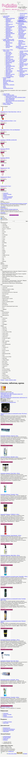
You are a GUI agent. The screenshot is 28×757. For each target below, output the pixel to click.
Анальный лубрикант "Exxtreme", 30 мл (9, 494)
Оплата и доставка (7, 194)
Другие (21, 73)
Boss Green (4, 361)
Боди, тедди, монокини (8, 55)
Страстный (4, 287)
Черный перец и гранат (7, 298)
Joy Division (4, 234)
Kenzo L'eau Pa (5, 350)
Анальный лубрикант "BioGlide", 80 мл (9, 456)
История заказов (6, 737)
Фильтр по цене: (4, 219)
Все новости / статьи (14, 215)
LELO (3, 238)
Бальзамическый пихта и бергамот (10, 292)
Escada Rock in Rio (6, 370)
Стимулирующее (6, 290)
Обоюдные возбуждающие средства (21, 41)
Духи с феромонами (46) (6, 395)
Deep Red (4, 327)
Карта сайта (5, 198)
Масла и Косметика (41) (6, 396)
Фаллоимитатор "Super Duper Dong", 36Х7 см (11, 111)
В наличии (4, 218)
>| (12, 707)
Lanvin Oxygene (5, 376)
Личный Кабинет (7, 736)
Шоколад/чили (5, 315)
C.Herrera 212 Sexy (6, 378)
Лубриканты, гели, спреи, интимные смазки (21, 47)
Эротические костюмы (22, 70)
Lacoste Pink (5, 372)
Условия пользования (8, 196)
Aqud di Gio (4, 336)
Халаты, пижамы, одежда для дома (23, 60)
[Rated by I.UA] (4, 753)
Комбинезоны (9, 62)
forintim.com (11, 751)
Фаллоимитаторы (20, 22)
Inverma (4, 231)
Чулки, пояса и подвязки (23, 62)
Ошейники (5, 83)
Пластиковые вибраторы (21, 18)
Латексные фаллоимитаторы (22, 33)
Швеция (4, 261)
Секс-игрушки (6, 16)
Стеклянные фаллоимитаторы (22, 37)
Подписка (5, 739)
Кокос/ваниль (5, 313)
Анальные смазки (22, 48)
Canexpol (4, 224)
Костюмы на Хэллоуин (22, 76)
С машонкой (21, 35)
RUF (3, 247)
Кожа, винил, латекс (10, 60)
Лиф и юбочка (9, 71)
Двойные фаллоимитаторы (22, 29)
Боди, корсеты (9, 53)
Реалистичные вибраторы (21, 20)
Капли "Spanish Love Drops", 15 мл (8, 120)
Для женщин (5, 265)
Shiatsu (3, 250)
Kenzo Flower (5, 375)
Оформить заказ (23, 18)
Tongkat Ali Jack (5, 255)
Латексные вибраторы (8, 35)
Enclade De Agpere (6, 338)
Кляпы (4, 78)
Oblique (4, 373)
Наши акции (6, 731)
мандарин (4, 321)
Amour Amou (5, 333)
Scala (3, 248)
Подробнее (3, 206)
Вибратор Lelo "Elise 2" (6, 177)
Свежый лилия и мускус (7, 286)
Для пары (4, 268)
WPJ (3, 259)
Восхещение (5, 304)
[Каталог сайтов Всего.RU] (19, 753)
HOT (3, 230)
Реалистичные (21, 34)
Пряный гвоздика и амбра (8, 289)
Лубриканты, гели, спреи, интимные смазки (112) (12, 394)
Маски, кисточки (7, 80)
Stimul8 (3, 252)
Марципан (4, 303)
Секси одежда (6, 50)
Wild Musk (4, 358)
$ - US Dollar (22, 6)
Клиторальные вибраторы (9, 30)
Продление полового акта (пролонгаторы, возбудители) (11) (14, 397)
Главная (2, 379)
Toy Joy (4, 256)
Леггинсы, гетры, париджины (10, 69)
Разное (4, 87)
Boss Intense (4, 362)
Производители (6, 727)
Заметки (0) (22, 15)
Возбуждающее (5, 296)
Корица (4, 295)
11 (9, 707)
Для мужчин (5, 266)
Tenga (3, 253)
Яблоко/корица (5, 312)
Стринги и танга (23, 53)
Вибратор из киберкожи (8, 20)
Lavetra (3, 236)
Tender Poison (5, 334)
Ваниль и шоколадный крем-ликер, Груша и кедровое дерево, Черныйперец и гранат (14, 274)
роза (3, 322)
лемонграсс (4, 318)
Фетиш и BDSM (6, 77)
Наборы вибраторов (22, 21)
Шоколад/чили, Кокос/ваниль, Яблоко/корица (12, 283)
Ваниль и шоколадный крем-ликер (10, 306)
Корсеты (8, 63)
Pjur (3, 244)
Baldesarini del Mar (6, 353)
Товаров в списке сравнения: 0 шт (8, 402)
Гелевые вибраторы (10, 26)
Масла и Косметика (10, 99)
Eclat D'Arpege (5, 364)
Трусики (21, 57)
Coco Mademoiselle (6, 344)
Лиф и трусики (9, 70)
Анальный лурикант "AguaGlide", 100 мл (10, 679)
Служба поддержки (7, 197)
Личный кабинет (23, 13)
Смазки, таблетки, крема (8, 39)
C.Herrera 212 (5, 347)
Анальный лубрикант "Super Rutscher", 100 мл (11, 535)
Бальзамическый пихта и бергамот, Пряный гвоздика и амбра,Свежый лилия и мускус (14, 272)
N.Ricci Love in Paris (6, 356)
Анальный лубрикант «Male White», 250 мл (10, 555)
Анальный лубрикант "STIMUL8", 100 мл (10, 514)
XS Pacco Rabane (6, 369)
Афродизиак (5, 300)
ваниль (3, 319)
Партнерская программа (8, 730)
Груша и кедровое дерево (8, 301)
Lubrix (3, 239)
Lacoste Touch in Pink (7, 331)
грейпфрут (4, 324)
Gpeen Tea (4, 328)
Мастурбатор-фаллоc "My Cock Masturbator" (10, 129)
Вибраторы (5, 17)
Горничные (22, 71)
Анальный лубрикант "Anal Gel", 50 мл (9, 435)
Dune (3, 355)
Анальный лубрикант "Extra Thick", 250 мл (10, 473)
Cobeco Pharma (5, 227)
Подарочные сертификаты (9, 729)
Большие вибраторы (10, 18)
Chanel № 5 (4, 366)
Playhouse (4, 245)
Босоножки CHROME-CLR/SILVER (9, 139)
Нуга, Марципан (6, 279)
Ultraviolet (4, 342)
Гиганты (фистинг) (22, 27)
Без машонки (21, 24)
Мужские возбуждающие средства (9, 46)
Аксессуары (8, 52)
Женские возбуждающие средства (9, 42)
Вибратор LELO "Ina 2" (6, 186)
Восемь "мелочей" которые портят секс (9, 209)
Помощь (5, 195)
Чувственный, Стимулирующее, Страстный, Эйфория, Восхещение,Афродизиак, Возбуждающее (14, 281)
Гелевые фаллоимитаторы (22, 26)
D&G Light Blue (5, 341)
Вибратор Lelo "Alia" (5, 168)
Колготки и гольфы (10, 61)
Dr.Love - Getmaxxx (6, 228)
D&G (3, 367)
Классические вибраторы (9, 28)
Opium (3, 352)
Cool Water (4, 330)
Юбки (21, 67)
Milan (3, 241)
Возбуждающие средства (8, 40)
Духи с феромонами (10, 98)
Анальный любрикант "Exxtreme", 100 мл (10, 697)
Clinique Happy (5, 359)
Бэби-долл (8, 57)
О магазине (5, 193)
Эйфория (4, 309)
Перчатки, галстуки (10, 74)
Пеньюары (8, 73)
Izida (3, 233)
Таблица (9, 398)
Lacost (3, 339)
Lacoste (3, 348)
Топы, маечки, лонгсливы (23, 56)
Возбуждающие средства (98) (7, 392)
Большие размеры (10, 56)
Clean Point (4, 225)
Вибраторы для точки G (9, 25)
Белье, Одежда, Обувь (8, 49)
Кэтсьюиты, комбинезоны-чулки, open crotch (10, 66)
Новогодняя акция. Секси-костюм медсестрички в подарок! (14, 203)
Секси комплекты (10, 76)
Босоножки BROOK (5, 148)
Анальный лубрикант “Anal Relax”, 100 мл (10, 639)
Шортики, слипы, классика (23, 65)
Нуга (3, 307)
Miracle (3, 345)
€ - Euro (21, 4)
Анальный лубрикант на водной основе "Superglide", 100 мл (14, 576)
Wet (3, 258)
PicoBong (4, 242)
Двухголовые (21, 31)
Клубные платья (9, 59)
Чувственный (5, 293)
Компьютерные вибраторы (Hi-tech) (10, 33)
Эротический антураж (8, 88)
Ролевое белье (9, 75)
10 (8, 707)
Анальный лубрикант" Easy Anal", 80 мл (10, 660)
